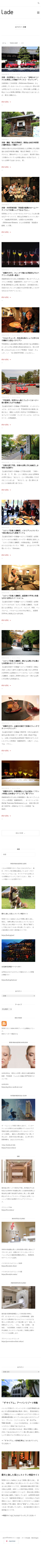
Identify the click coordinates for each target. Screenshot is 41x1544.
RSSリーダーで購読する (10, 1034)
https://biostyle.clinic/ (9, 1266)
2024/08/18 (5, 74)
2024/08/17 (5, 139)
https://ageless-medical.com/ (12, 1087)
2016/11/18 (5, 592)
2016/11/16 (5, 658)
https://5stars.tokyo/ (9, 1148)
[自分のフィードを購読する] (4, 1026)
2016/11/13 (5, 723)
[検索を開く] (38, 3)
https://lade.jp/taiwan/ (9, 980)
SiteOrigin (34, 1538)
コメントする (16, 74)
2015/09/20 (5, 788)
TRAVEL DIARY (14, 43)
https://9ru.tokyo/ (8, 1210)
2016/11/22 (5, 397)
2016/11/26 (5, 335)
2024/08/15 (5, 204)
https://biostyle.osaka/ (9, 1274)
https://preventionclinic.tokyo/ (13, 1341)
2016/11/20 (5, 462)
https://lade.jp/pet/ (8, 935)
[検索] (33, 853)
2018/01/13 (5, 269)
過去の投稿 (20, 833)
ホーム (4, 43)
